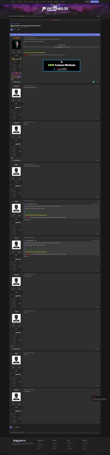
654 (20, 62)
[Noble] (16, 73)
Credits (26, 1)
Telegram (57, 1)
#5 (98, 200)
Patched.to (98, 16)
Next (18, 29)
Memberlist (41, 444)
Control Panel (86, 442)
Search (37, 1)
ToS (39, 448)
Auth (32, 1)
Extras (63, 1)
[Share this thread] (92, 35)
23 (20, 189)
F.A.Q (70, 446)
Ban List (55, 444)
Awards (50, 1)
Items (85, 448)
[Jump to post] (36, 203)
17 (20, 414)
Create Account (95, 1)
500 (20, 64)
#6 (98, 237)
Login (88, 1)
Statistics (55, 442)
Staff (39, 442)
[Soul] (20, 73)
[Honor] (16, 77)
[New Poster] (12, 75)
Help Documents (71, 442)
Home (14, 1)
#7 (98, 274)
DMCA (70, 444)
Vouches (44, 1)
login (62, 47)
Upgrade (19, 1)
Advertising (70, 448)
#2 (98, 85)
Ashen (87, 453)
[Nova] (12, 77)
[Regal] (12, 79)
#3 (98, 122)
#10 (98, 389)
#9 (98, 352)
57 (20, 299)
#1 (98, 37)
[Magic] (14, 77)
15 (20, 262)
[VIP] (12, 73)
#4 (98, 164)
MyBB (93, 453)
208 (20, 147)
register (58, 47)
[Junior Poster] (18, 77)
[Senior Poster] (20, 77)
